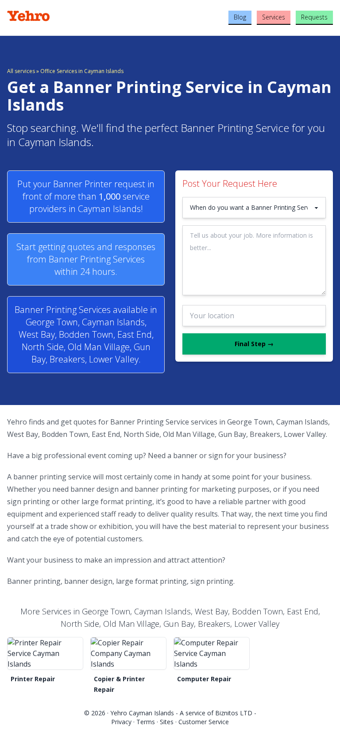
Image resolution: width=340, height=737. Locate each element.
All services (21, 71)
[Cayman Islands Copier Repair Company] (128, 653)
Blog (240, 17)
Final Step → (254, 344)
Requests (314, 17)
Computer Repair (204, 679)
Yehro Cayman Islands (142, 713)
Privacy (121, 722)
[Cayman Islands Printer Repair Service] (45, 653)
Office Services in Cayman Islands (82, 71)
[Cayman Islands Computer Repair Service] (212, 653)
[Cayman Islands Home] (61, 16)
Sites (167, 722)
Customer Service (203, 722)
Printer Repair (33, 679)
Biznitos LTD (233, 713)
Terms (145, 722)
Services (273, 17)
